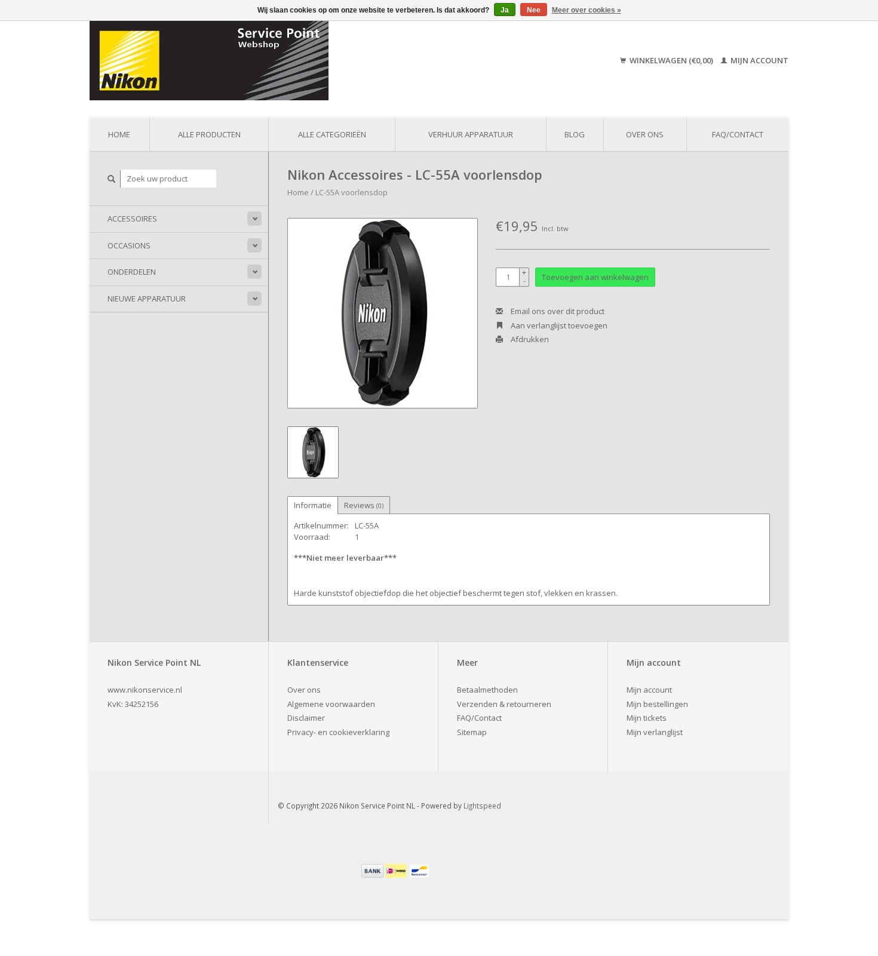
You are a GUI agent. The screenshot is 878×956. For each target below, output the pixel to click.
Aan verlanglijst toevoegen (558, 325)
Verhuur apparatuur (470, 134)
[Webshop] (294, 60)
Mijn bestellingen (657, 704)
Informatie (312, 505)
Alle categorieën (332, 134)
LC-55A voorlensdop (351, 192)
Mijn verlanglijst (655, 732)
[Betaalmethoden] (373, 870)
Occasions (129, 245)
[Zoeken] (112, 178)
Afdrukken (529, 339)
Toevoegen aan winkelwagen (595, 277)
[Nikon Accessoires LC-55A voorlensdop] (382, 313)
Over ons (645, 134)
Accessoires (132, 218)
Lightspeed (482, 805)
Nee (534, 10)
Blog (574, 134)
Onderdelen (132, 271)
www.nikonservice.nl (145, 689)
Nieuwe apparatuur (147, 298)
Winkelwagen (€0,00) (671, 60)
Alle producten (209, 134)
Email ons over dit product (556, 311)
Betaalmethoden (487, 689)
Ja (505, 10)
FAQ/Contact (737, 134)
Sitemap (472, 732)
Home (119, 134)
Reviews (363, 505)
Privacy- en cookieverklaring (338, 732)
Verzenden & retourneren (504, 704)
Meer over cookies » (586, 10)
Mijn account (758, 60)
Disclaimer (306, 717)
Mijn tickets (647, 717)
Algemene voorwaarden (331, 704)
